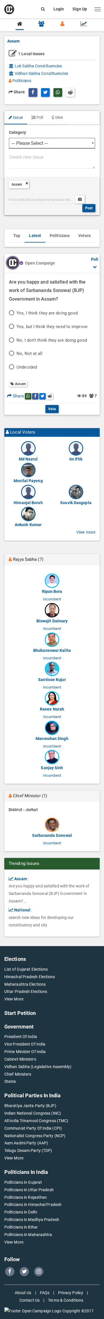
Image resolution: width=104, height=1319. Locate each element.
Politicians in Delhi (20, 1212)
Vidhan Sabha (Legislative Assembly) (38, 1066)
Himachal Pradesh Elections (29, 976)
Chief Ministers (17, 1074)
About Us (23, 1292)
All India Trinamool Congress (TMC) (36, 1120)
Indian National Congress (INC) (32, 1113)
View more (85, 532)
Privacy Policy (70, 1292)
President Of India (20, 1036)
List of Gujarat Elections (26, 969)
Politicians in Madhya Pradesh (31, 1219)
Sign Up (80, 9)
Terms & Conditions (65, 1300)
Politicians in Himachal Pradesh (33, 1204)
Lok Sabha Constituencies (38, 66)
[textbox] (52, 161)
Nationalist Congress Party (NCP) (34, 1135)
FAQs (44, 1292)
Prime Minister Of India (25, 1051)
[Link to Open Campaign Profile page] (13, 263)
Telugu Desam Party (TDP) (28, 1150)
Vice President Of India (24, 1044)
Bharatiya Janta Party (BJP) (30, 1105)
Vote (51, 409)
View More (13, 999)
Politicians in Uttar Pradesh (29, 1189)
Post (88, 208)
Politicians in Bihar (21, 1227)
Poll (39, 117)
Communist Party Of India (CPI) (33, 1128)
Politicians (21, 80)
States (10, 1081)
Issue (17, 117)
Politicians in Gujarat (23, 1182)
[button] (97, 9)
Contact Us (29, 1300)
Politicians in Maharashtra (28, 1234)
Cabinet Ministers (20, 1059)
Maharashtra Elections (25, 984)
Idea (58, 117)
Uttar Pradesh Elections (25, 991)
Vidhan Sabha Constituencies (41, 73)
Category (17, 132)
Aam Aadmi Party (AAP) (26, 1143)
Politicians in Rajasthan (25, 1197)
